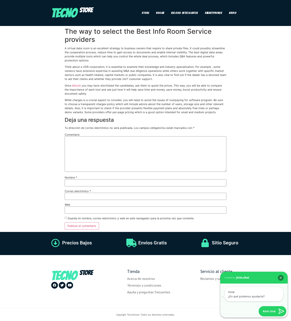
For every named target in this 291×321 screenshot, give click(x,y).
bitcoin (76, 85)
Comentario (72, 134)
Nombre (71, 177)
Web (67, 204)
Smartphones (213, 12)
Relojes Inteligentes (184, 12)
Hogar (160, 12)
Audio (232, 12)
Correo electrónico (78, 191)
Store (145, 12)
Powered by (230, 277)
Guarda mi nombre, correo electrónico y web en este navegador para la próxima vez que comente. (131, 218)
